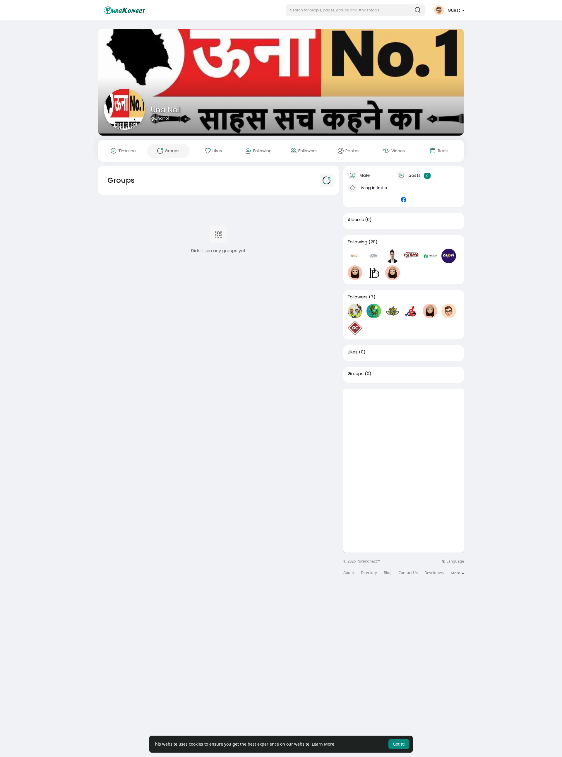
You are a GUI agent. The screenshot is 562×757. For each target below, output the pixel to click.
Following (357, 242)
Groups (356, 373)
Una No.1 (166, 110)
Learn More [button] (323, 744)
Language (455, 561)
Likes (353, 352)
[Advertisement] (403, 430)
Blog (388, 573)
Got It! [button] (399, 744)
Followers (358, 297)
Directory (369, 573)
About (348, 573)
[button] (355, 10)
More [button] (456, 572)
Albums (356, 219)
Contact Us (408, 573)
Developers (434, 573)
